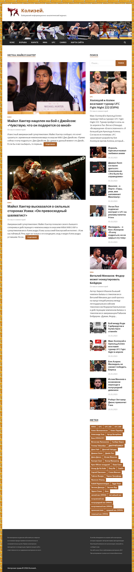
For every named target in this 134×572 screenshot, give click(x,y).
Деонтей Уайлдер (109, 449)
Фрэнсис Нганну (98, 480)
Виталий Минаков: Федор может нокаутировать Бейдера (107, 279)
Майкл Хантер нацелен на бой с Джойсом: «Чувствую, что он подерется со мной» (41, 123)
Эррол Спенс (96, 491)
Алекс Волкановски (99, 430)
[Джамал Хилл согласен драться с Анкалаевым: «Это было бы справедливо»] (98, 172)
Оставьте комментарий (16, 130)
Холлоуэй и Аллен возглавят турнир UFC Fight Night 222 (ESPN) (105, 103)
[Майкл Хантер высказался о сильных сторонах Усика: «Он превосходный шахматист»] (46, 179)
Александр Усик (97, 434)
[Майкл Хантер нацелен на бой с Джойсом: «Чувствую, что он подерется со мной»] (46, 89)
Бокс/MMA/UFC (98, 438)
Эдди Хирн (116, 484)
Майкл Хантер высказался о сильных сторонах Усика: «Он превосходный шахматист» (38, 210)
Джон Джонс (96, 457)
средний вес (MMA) (114, 510)
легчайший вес (115, 495)
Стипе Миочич (114, 472)
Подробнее (50, 144)
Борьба (23, 42)
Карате (34, 42)
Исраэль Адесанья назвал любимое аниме (117, 151)
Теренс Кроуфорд (113, 476)
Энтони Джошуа (97, 487)
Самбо (63, 42)
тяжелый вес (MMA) (99, 514)
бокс (107, 491)
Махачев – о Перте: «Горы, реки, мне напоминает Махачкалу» (115, 191)
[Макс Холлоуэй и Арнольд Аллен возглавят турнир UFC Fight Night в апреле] (98, 350)
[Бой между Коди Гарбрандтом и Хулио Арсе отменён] (98, 332)
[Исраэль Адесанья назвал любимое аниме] (98, 157)
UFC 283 (108, 427)
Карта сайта (77, 42)
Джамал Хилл (96, 453)
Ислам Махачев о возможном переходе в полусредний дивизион (117, 384)
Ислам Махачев (110, 457)
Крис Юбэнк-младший (100, 465)
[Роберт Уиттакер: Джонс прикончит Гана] (98, 409)
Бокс (12, 42)
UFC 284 (117, 427)
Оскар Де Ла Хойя (98, 468)
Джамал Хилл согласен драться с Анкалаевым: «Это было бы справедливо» (115, 170)
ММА (45, 42)
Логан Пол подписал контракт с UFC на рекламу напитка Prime (117, 212)
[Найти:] (108, 63)
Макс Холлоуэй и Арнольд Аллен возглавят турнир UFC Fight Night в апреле (117, 346)
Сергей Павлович (98, 472)
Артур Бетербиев (114, 434)
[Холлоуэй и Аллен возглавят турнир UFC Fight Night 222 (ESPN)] (108, 94)
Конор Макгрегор (112, 461)
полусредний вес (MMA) (101, 502)
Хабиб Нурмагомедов (100, 484)
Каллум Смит (96, 461)
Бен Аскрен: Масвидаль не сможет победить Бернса (117, 365)
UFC (53, 42)
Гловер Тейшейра (98, 446)
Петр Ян (112, 468)
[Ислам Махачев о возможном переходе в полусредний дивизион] (98, 388)
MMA (93, 427)
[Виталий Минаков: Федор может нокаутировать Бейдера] (108, 270)
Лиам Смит (117, 465)
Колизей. (32, 10)
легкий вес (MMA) (98, 495)
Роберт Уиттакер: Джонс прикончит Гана (117, 402)
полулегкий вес (97, 499)
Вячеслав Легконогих (100, 442)
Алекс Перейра (116, 430)
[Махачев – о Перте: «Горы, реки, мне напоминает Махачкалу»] (98, 195)
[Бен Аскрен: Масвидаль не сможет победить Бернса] (98, 370)
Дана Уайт (95, 449)
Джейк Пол (109, 453)
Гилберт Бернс (118, 442)
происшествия (97, 510)
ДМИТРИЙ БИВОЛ (115, 446)
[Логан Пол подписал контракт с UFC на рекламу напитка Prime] (98, 215)
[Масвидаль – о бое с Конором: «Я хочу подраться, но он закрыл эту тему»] (98, 236)
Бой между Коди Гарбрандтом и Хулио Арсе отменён (116, 327)
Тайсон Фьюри (97, 476)
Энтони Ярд (112, 487)
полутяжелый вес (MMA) (101, 506)
